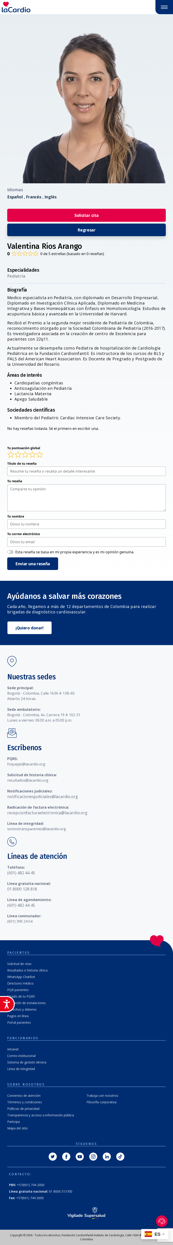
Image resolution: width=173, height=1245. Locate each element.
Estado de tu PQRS (21, 996)
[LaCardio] (43, 7)
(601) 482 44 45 (21, 872)
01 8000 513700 (40, 1191)
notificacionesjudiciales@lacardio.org (42, 796)
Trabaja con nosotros (102, 1095)
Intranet (13, 1049)
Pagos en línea (18, 1016)
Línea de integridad (21, 1069)
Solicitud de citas (19, 964)
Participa (13, 1121)
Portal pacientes (19, 1022)
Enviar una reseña (32, 563)
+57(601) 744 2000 (26, 1185)
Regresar (86, 230)
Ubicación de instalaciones (26, 1003)
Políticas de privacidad (23, 1108)
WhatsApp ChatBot (21, 977)
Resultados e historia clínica (27, 970)
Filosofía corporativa (101, 1102)
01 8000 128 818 (22, 889)
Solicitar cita (86, 215)
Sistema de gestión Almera (26, 1062)
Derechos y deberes (21, 1009)
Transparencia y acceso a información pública (40, 1115)
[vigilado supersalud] (86, 1213)
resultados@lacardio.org (27, 780)
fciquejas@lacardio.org (26, 764)
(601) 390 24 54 (19, 921)
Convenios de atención (24, 1095)
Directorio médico (20, 983)
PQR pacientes (18, 990)
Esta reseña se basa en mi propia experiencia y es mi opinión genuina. (74, 552)
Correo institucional (21, 1056)
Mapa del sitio (17, 1128)
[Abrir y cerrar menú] (164, 7)
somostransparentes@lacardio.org (36, 828)
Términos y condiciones (24, 1102)
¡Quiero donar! (29, 627)
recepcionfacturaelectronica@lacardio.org (47, 812)
